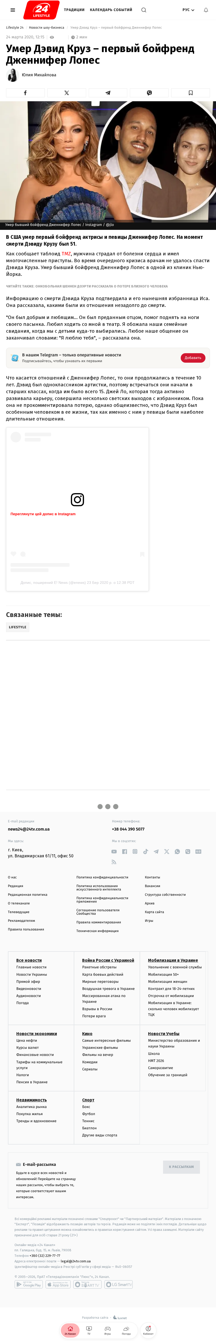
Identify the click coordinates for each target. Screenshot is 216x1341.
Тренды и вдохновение (36, 1121)
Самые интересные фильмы (106, 1040)
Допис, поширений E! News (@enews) (53, 582)
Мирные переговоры (100, 981)
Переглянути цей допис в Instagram (43, 514)
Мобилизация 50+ (163, 974)
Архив (150, 903)
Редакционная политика (27, 895)
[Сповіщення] (206, 10)
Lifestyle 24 (15, 27)
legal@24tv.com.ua (76, 1261)
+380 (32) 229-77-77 (45, 1256)
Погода (22, 1003)
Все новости (29, 960)
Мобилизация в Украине (173, 960)
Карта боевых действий (102, 974)
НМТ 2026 (156, 1061)
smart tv (87, 1284)
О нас (12, 877)
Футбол (88, 1114)
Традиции (74, 10)
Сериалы (89, 1069)
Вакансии (152, 886)
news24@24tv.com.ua (29, 829)
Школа (154, 1053)
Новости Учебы (163, 1033)
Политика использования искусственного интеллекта (98, 887)
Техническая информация (97, 931)
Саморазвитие (160, 1068)
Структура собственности (165, 895)
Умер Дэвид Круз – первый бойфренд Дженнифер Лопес (116, 27)
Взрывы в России (97, 1009)
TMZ (66, 254)
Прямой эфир (28, 981)
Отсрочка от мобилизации (171, 996)
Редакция (15, 886)
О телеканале (19, 903)
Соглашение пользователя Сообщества (98, 912)
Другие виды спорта (99, 1135)
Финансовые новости (35, 1054)
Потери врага (94, 1016)
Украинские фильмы (100, 1047)
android (28, 1284)
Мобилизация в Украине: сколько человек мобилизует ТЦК (173, 1009)
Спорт (88, 1099)
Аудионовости (28, 996)
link (114, 851)
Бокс (86, 1107)
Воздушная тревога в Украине (108, 988)
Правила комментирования (98, 922)
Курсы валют (27, 1047)
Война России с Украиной (108, 960)
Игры (149, 921)
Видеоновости (28, 988)
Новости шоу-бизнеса (47, 27)
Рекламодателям (21, 921)
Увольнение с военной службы (175, 967)
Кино (87, 1033)
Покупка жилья (29, 1114)
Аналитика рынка (31, 1107)
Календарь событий (111, 10)
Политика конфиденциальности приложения (102, 900)
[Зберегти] (190, 93)
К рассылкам (181, 1167)
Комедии (89, 1062)
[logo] (41, 10)
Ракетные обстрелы (99, 967)
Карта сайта (154, 912)
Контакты (152, 877)
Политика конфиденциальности (102, 877)
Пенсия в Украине (32, 1082)
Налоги (22, 1075)
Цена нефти (26, 1040)
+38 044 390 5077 (128, 829)
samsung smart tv (118, 1284)
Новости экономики (36, 1033)
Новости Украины (31, 974)
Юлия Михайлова (39, 75)
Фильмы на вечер (97, 1054)
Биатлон (89, 1128)
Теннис (88, 1121)
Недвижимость (31, 1099)
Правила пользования (26, 929)
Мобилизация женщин (167, 981)
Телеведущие (19, 912)
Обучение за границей (167, 1075)
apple (58, 1284)
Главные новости (31, 967)
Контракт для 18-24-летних (171, 988)
